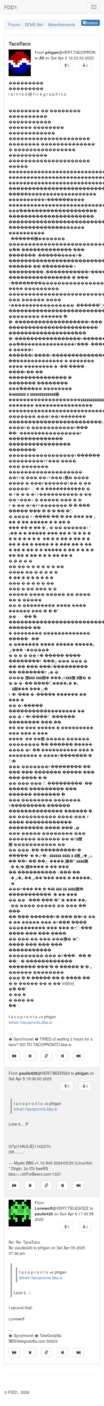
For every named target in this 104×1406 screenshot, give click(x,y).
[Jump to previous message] (30, 1056)
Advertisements (61, 24)
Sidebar (92, 22)
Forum (14, 24)
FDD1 (10, 7)
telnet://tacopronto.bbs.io (30, 1022)
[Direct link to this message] (46, 1056)
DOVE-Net (34, 24)
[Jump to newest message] (78, 1056)
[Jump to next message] (62, 1056)
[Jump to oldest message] (14, 1056)
